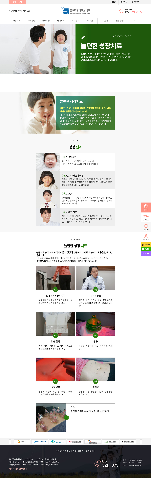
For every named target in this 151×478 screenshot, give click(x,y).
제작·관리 (18, 469)
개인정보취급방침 (63, 451)
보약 (134, 21)
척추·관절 (31, 21)
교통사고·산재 (46, 21)
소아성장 (90, 21)
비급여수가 (90, 451)
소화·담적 (75, 21)
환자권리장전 (78, 451)
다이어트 (60, 21)
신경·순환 (119, 21)
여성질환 (104, 21)
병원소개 (16, 21)
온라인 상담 (17, 2)
